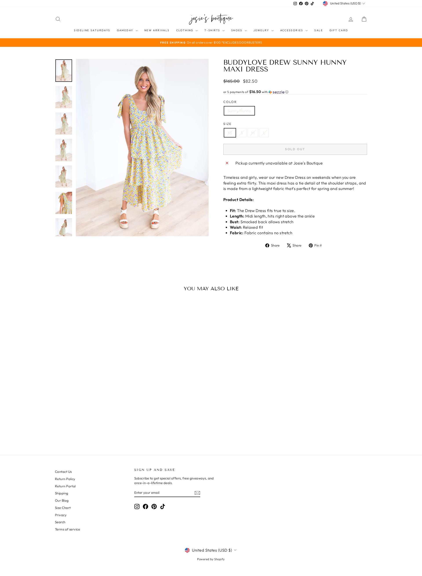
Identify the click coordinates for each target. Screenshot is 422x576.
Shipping (61, 493)
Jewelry (261, 30)
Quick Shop (92, 409)
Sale (318, 30)
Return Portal (65, 486)
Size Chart (63, 508)
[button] (295, 92)
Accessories (292, 30)
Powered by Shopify (211, 559)
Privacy (61, 515)
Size (227, 124)
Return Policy (65, 479)
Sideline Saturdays (92, 30)
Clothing (185, 30)
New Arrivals (157, 30)
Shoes (237, 30)
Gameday (126, 30)
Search (60, 522)
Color (230, 102)
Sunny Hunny (239, 110)
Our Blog (62, 500)
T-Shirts (212, 30)
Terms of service (67, 529)
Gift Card (338, 30)
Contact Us (63, 472)
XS (229, 132)
